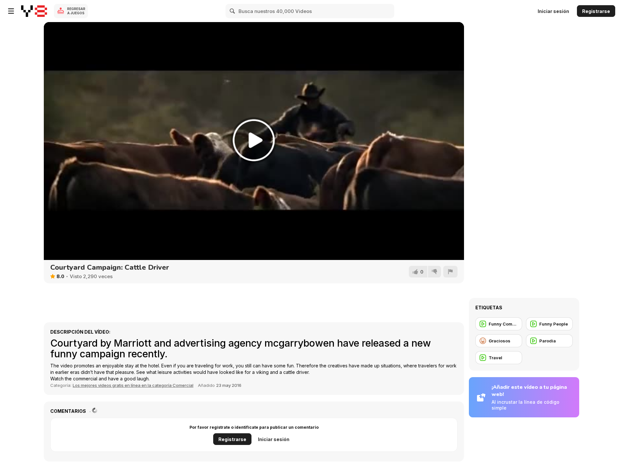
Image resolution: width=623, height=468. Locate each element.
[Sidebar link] (11, 11)
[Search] (233, 11)
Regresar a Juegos (76, 11)
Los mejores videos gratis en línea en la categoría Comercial (133, 385)
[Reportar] (450, 271)
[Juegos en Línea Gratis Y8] (34, 11)
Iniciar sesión (553, 11)
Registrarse (596, 11)
